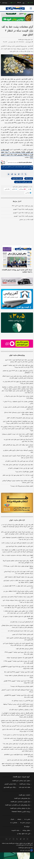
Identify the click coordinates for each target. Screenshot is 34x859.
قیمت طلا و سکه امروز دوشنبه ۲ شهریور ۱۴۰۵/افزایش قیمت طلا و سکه (18, 696)
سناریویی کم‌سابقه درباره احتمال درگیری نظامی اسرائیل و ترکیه (18, 451)
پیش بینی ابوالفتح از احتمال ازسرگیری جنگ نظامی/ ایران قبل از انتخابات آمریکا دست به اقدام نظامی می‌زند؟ (18, 422)
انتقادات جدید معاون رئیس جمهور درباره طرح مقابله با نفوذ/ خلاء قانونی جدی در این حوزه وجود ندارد (18, 612)
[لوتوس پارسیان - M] (17, 855)
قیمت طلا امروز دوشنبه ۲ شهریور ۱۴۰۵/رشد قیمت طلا (18, 672)
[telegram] (11, 174)
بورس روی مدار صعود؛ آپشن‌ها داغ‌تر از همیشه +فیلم (19, 577)
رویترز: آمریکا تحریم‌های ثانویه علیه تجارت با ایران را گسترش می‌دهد (17, 691)
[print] (8, 174)
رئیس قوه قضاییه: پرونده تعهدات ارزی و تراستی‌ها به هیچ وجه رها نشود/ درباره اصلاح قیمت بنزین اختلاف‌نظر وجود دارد (17, 765)
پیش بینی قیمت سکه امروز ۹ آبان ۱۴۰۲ (22, 206)
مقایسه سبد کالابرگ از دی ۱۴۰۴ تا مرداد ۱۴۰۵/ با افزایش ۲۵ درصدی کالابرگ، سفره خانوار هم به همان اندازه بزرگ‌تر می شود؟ (17, 429)
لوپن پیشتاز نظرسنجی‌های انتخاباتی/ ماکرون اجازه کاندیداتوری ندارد (20, 639)
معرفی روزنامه (26, 830)
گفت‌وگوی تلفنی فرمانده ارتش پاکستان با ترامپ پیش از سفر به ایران (18, 408)
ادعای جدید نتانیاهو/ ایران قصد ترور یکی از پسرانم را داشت (17, 543)
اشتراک (12, 819)
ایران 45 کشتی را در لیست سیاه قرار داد (22, 701)
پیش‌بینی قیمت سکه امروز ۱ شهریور (23, 216)
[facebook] (22, 174)
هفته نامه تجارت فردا (24, 787)
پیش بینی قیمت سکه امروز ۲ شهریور (23, 213)
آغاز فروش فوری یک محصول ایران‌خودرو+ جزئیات (20, 658)
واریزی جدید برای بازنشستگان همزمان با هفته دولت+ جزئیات (19, 676)
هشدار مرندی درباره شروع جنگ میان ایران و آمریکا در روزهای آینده (18, 397)
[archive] (6, 839)
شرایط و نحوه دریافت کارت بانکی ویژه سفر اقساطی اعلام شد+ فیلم (18, 446)
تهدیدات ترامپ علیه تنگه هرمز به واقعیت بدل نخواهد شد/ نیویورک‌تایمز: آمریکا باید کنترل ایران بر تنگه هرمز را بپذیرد (17, 551)
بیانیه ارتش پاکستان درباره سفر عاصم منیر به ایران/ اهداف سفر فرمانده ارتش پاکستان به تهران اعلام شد (17, 377)
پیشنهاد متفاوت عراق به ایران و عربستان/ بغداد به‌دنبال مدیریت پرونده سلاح (18, 413)
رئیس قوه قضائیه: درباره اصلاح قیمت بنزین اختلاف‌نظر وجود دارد (18, 755)
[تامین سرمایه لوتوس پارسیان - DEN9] (17, 322)
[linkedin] (15, 174)
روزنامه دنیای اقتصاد (24, 784)
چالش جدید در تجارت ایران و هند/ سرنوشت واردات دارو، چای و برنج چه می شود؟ (18, 601)
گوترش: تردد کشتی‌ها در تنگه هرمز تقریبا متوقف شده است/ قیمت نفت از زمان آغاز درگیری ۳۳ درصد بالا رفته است (17, 607)
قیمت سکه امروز (17, 179)
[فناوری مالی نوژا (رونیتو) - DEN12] (17, 503)
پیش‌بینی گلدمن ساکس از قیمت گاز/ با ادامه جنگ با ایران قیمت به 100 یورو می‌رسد (17, 730)
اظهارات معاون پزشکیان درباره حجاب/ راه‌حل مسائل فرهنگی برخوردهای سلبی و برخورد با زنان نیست (17, 626)
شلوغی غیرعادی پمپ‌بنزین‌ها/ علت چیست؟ (21, 486)
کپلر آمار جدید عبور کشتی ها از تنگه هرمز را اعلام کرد (19, 461)
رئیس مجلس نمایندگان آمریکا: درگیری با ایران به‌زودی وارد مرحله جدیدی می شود (17, 457)
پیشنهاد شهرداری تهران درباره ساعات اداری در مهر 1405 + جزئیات (18, 567)
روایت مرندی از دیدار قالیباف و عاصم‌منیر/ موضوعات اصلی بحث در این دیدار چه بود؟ (17, 538)
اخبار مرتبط (17, 201)
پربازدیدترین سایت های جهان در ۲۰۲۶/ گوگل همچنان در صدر (18, 587)
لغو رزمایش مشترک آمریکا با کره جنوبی (22, 634)
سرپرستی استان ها (25, 823)
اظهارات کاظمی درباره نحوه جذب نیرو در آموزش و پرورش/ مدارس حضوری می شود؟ (17, 435)
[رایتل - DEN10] (17, 344)
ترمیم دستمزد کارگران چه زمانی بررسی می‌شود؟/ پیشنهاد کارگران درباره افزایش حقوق (18, 705)
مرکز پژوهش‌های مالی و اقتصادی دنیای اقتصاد (17, 805)
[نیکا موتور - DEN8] (17, 281)
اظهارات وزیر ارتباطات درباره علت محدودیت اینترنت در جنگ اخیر (17, 556)
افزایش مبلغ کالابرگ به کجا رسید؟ (24, 472)
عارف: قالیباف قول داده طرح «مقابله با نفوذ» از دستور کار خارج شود (18, 617)
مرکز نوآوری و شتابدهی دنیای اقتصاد (20, 802)
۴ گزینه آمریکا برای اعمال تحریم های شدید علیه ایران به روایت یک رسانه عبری (18, 440)
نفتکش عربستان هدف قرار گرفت (24, 649)
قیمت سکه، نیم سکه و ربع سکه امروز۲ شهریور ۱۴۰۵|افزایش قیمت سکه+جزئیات (17, 667)
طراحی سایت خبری (26, 850)
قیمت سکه (29, 179)
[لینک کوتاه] (25, 174)
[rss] (17, 839)
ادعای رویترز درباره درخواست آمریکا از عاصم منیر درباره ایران (17, 597)
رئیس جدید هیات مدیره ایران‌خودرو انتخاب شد (20, 631)
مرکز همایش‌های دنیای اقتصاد (22, 798)
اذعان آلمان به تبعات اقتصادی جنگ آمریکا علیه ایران (19, 546)
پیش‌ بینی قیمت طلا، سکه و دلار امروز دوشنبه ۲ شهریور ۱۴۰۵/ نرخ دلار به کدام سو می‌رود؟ (18, 366)
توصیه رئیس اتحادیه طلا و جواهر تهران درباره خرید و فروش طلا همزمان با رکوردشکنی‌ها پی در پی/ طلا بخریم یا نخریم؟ (17, 721)
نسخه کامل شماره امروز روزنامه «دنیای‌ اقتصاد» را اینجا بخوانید (17, 271)
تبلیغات (19, 819)
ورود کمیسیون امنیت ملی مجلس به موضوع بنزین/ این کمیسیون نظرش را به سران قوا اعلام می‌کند (18, 644)
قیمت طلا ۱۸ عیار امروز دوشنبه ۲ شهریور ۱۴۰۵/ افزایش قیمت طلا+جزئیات (18, 682)
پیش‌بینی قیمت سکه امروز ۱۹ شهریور (23, 209)
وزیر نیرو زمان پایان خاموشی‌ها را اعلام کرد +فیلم (20, 418)
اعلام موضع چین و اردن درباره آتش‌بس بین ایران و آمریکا (17, 726)
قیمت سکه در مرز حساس (26, 220)
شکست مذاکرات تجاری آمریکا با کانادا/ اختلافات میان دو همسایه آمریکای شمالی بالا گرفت (18, 592)
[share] (13, 839)
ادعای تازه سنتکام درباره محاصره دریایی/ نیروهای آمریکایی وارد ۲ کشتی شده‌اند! (17, 482)
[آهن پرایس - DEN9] (17, 299)
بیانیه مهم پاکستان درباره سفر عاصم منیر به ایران (20, 760)
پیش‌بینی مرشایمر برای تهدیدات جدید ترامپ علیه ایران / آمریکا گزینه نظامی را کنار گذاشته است (18, 739)
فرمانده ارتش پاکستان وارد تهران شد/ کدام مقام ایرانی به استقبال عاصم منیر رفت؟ (18, 382)
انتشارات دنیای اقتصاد (24, 795)
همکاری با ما (13, 823)
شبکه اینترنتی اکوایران (10, 784)
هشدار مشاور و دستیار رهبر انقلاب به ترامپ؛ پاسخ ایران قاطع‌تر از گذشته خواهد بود (18, 581)
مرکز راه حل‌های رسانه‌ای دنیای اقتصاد (20, 808)
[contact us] (10, 839)
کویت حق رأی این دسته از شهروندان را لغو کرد (20, 468)
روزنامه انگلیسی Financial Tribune (21, 812)
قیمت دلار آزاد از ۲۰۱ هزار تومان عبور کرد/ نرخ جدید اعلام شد (18, 476)
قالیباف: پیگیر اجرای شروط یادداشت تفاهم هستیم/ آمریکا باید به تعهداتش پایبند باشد (18, 562)
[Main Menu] (31, 8)
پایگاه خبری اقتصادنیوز (10, 787)
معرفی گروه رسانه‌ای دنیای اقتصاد (21, 781)
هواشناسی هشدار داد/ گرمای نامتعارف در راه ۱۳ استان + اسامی (18, 402)
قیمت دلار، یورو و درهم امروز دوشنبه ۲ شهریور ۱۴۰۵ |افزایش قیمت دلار (18, 662)
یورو (18, 3)
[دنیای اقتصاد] (15, 8)
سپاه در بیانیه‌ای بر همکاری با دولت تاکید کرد (21, 710)
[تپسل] (2, 161)
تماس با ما (27, 819)
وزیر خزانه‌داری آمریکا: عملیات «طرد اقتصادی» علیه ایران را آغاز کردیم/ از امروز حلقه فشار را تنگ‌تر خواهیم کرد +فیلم (17, 533)
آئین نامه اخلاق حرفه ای (23, 834)
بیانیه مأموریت (15, 830)
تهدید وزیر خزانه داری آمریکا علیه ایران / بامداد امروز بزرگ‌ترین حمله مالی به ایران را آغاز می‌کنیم (19, 361)
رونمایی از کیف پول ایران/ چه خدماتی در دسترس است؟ (18, 735)
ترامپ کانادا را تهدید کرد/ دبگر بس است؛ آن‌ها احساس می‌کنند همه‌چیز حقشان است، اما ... (18, 572)
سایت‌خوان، (25, 167)
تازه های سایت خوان (17, 520)
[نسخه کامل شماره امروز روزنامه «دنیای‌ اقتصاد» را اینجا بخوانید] (17, 256)
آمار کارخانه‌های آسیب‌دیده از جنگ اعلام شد (21, 622)
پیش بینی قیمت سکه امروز (23, 182)
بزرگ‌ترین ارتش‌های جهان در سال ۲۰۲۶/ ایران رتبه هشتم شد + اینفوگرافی (18, 372)
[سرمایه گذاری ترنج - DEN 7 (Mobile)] (17, 17)
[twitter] (18, 174)
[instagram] (27, 839)
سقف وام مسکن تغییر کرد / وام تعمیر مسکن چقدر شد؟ (18, 465)
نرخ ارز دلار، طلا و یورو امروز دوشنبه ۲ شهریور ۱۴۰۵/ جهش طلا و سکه (19, 653)
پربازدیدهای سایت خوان (17, 355)
